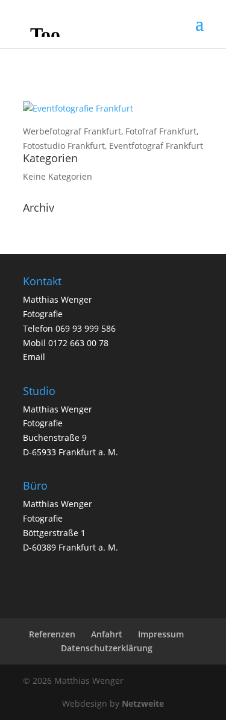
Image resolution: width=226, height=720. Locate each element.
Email (34, 356)
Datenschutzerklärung (106, 648)
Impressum (161, 634)
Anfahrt (106, 634)
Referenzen (52, 634)
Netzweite (143, 703)
